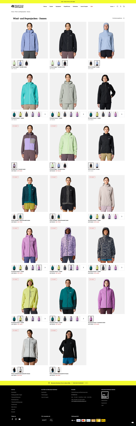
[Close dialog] (82, 194)
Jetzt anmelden (68, 229)
